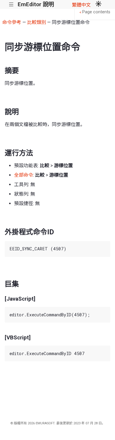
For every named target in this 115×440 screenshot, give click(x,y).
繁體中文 (81, 5)
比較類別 (36, 22)
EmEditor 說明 (36, 4)
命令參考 (11, 22)
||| (11, 4)
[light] (98, 4)
